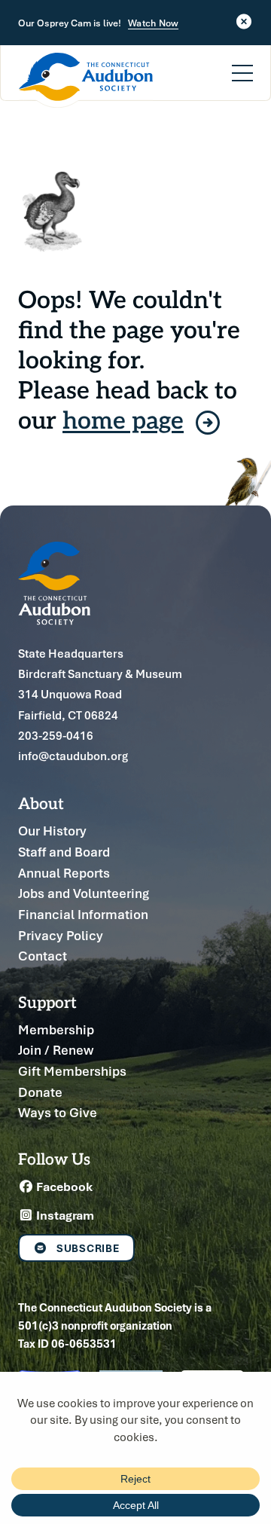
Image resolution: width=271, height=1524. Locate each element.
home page (123, 419)
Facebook (63, 1186)
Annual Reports (64, 872)
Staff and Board (64, 851)
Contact (42, 955)
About (41, 802)
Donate (40, 1092)
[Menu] (242, 64)
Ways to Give (57, 1112)
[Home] (86, 80)
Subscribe (88, 1248)
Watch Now (153, 23)
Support (47, 1001)
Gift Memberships (72, 1071)
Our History (52, 830)
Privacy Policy (60, 935)
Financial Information (83, 914)
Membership (56, 1029)
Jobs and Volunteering (83, 893)
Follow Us (54, 1158)
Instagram (64, 1215)
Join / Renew (55, 1049)
